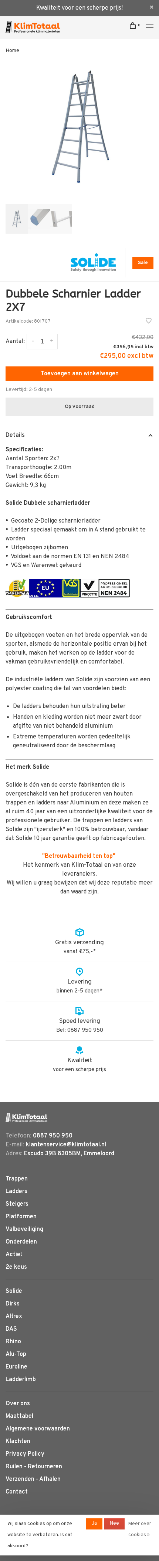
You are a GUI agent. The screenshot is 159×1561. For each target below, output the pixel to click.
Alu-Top (16, 1354)
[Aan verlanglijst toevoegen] (149, 322)
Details (15, 435)
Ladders (16, 1191)
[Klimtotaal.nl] (26, 1117)
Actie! (14, 1254)
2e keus (16, 1267)
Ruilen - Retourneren (34, 1467)
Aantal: (15, 341)
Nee (114, 1524)
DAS (11, 1329)
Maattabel (19, 1416)
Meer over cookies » (139, 1529)
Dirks (13, 1304)
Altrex (14, 1316)
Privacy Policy (25, 1454)
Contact (17, 1492)
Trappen (17, 1179)
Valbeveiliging (24, 1229)
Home (12, 50)
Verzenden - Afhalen (33, 1479)
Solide (14, 1291)
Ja (94, 1524)
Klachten (18, 1441)
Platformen (21, 1217)
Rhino (13, 1342)
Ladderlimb (21, 1379)
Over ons (18, 1403)
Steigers (17, 1204)
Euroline (16, 1367)
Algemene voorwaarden (38, 1429)
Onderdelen (21, 1242)
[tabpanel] (79, 126)
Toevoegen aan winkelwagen (80, 374)
